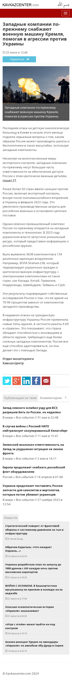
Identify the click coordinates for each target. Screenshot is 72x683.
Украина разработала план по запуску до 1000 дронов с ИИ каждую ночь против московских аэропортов (33, 571)
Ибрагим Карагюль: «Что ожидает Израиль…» (28, 551)
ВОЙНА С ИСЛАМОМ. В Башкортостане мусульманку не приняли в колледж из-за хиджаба (34, 592)
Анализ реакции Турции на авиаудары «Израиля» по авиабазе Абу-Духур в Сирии (34, 646)
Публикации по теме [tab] (20, 398)
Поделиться (18, 59)
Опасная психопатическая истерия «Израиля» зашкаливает (29, 611)
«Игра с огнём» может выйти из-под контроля (30, 628)
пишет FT (9, 180)
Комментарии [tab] (53, 398)
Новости (10, 518)
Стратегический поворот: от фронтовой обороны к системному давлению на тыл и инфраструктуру (34, 532)
